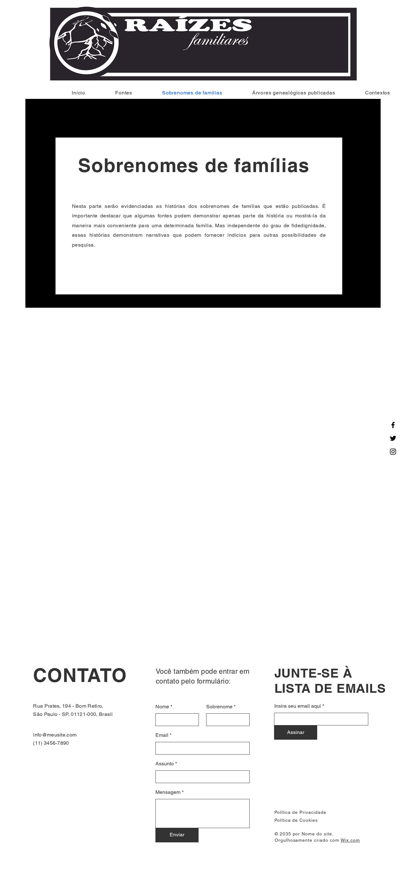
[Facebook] (393, 425)
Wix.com (350, 840)
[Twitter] (393, 438)
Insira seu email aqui (297, 706)
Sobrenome (219, 706)
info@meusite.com (54, 735)
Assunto (164, 763)
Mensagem (167, 792)
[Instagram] (393, 451)
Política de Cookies (296, 820)
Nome (162, 706)
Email (161, 735)
